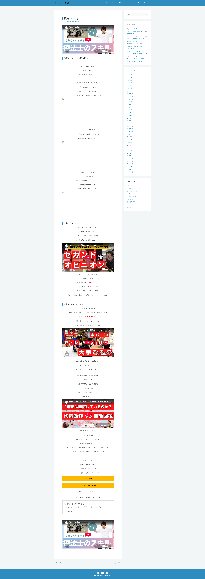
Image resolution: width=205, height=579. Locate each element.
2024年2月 (129, 153)
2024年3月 (129, 150)
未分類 (65, 21)
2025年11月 (130, 96)
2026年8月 (129, 75)
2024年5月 (129, 145)
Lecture (127, 3)
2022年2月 (129, 169)
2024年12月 (130, 126)
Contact (146, 3)
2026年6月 (129, 80)
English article (130, 186)
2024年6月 (129, 142)
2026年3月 (129, 85)
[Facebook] (97, 572)
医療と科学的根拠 (131, 196)
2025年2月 (129, 121)
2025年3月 (129, 118)
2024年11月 (130, 129)
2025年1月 (129, 123)
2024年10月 (130, 131)
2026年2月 (129, 88)
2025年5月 (129, 112)
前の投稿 (58, 563)
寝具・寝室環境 (131, 202)
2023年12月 (130, 158)
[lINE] (107, 572)
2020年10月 (130, 172)
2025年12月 (130, 94)
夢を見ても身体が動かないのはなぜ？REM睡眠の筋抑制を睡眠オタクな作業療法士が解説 (137, 31)
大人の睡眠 (130, 199)
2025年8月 (129, 104)
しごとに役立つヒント (133, 191)
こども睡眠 (130, 188)
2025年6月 (129, 110)
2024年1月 (129, 156)
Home (107, 3)
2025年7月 (129, 107)
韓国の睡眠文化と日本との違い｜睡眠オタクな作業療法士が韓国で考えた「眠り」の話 (137, 46)
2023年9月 (129, 166)
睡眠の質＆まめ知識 (132, 207)
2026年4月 (129, 83)
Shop (139, 3)
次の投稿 (118, 563)
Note (120, 3)
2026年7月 (129, 77)
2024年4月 (129, 147)
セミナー (129, 194)
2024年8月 (129, 137)
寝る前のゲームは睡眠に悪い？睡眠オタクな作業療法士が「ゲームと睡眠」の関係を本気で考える (137, 39)
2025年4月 (129, 115)
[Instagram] (102, 572)
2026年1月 (129, 91)
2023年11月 (130, 161)
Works (133, 3)
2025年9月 (129, 102)
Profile (114, 3)
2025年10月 (130, 99)
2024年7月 (129, 139)
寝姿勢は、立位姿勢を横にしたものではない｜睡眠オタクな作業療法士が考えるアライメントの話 (137, 54)
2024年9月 (129, 134)
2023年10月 (130, 164)
